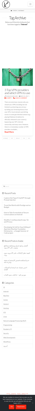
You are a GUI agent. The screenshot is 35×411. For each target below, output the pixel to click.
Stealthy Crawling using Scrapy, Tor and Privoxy (16, 221)
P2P (12, 138)
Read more (20, 406)
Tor (24, 138)
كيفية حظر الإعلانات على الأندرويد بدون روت (17, 254)
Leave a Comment (21, 98)
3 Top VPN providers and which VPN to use (17, 91)
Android (5, 291)
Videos (13, 393)
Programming (7, 325)
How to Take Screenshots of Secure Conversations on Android (16, 214)
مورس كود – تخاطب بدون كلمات (15, 275)
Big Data (6, 296)
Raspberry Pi (7, 329)
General (6, 304)
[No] (33, 403)
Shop (19, 393)
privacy (18, 138)
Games (5, 300)
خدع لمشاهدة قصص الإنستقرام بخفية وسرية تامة (16, 261)
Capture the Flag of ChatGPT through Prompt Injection (17, 199)
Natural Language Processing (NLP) (14, 321)
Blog (8, 393)
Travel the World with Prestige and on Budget (17, 206)
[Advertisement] (17, 47)
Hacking (6, 308)
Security (8, 98)
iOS (4, 312)
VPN (29, 138)
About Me (25, 393)
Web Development (9, 337)
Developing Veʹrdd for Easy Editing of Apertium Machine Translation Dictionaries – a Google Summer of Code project (17, 230)
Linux (5, 316)
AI (4, 287)
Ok (12, 406)
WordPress (7, 342)
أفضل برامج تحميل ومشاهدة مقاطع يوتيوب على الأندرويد (16, 247)
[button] (30, 4)
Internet (5, 138)
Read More (9, 132)
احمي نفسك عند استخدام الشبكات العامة (15, 268)
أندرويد (5, 346)
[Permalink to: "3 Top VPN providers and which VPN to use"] (17, 77)
